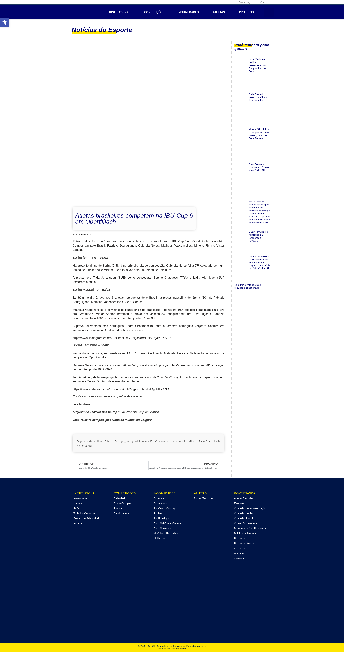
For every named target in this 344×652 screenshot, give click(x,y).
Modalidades (188, 12)
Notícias (78, 523)
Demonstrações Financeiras (250, 528)
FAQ (76, 508)
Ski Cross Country (164, 508)
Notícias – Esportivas (166, 533)
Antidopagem (121, 513)
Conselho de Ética (244, 513)
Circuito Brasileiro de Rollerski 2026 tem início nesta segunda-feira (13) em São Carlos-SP (259, 262)
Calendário (120, 498)
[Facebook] (210, 2)
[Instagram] (215, 2)
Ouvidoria (239, 558)
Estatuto (239, 503)
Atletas (219, 12)
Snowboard (160, 503)
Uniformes (160, 538)
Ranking (118, 508)
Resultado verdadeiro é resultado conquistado (247, 286)
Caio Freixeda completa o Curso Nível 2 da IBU (259, 167)
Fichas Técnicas (203, 498)
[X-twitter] (221, 2)
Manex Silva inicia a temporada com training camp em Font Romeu (259, 134)
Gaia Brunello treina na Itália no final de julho (258, 97)
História (77, 503)
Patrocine (239, 553)
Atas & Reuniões (244, 498)
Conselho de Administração (250, 508)
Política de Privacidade (86, 518)
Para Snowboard (163, 528)
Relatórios (240, 538)
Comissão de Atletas (246, 523)
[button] (4, 22)
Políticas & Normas (245, 533)
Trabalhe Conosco (84, 513)
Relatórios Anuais (244, 543)
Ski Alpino (159, 498)
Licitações (240, 548)
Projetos (246, 12)
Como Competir (123, 503)
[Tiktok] (232, 2)
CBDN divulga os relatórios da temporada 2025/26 (258, 236)
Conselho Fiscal (243, 518)
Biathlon (158, 513)
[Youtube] (227, 2)
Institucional (119, 12)
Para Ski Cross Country (168, 523)
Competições (154, 12)
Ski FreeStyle (161, 518)
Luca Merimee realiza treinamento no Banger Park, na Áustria (258, 65)
